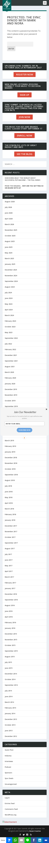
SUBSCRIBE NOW (24, 430)
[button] (25, 412)
